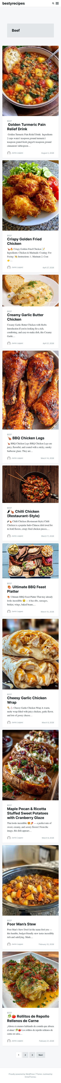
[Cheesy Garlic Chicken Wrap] (30, 654)
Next (41, 1055)
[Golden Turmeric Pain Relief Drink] (30, 81)
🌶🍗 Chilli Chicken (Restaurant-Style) (23, 513)
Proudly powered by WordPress (22, 1074)
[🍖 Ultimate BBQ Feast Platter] (30, 560)
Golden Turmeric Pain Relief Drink (26, 126)
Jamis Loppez (17, 153)
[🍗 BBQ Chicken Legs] (30, 390)
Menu (57, 3)
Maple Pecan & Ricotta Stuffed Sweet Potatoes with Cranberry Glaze (27, 813)
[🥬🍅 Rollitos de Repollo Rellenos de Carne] (30, 980)
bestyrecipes (13, 3)
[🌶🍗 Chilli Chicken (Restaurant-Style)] (30, 484)
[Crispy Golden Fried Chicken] (30, 195)
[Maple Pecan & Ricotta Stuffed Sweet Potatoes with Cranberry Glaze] (30, 765)
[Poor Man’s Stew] (30, 880)
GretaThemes (30, 1077)
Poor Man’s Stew (21, 924)
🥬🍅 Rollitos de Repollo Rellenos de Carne (28, 1018)
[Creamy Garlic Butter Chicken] (30, 290)
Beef (9, 121)
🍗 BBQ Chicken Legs (25, 438)
